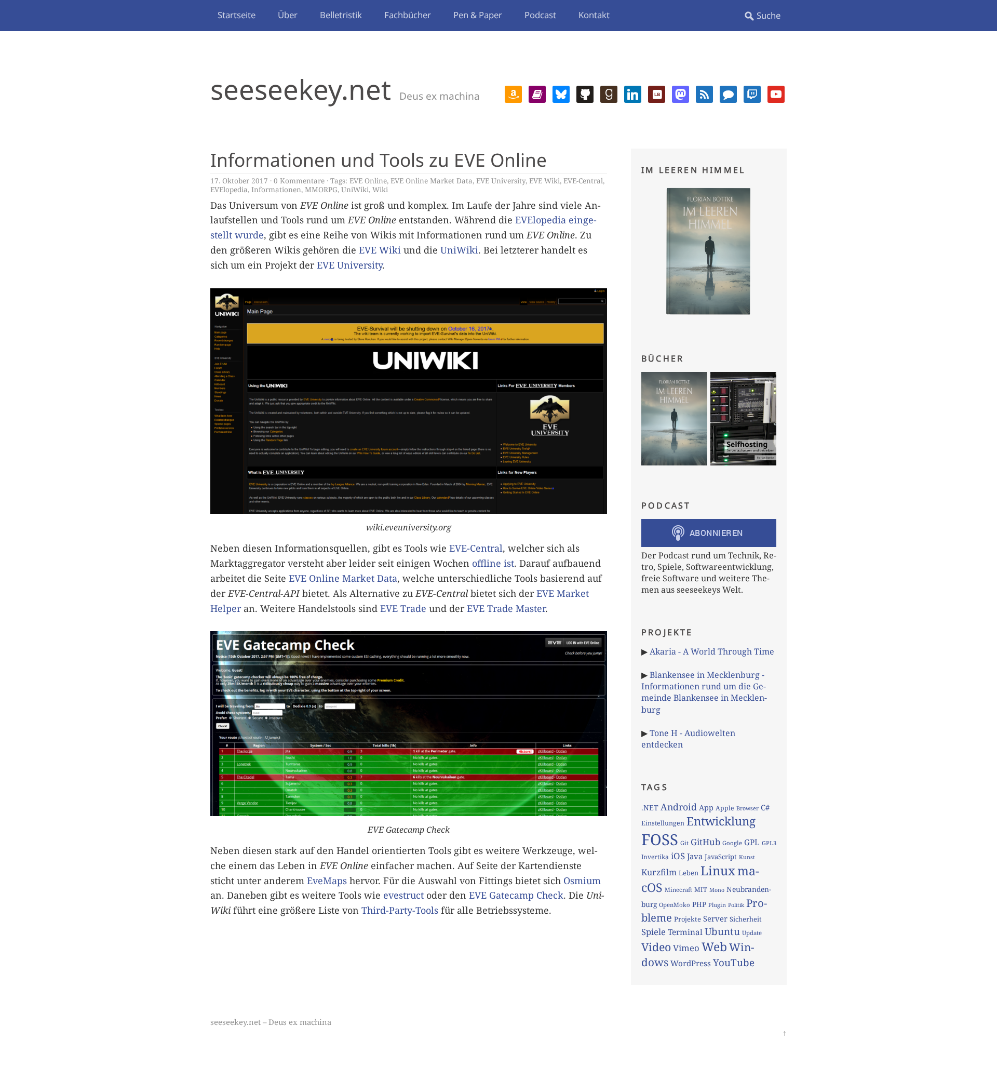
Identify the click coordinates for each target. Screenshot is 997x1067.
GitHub (705, 842)
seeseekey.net (300, 89)
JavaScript (721, 856)
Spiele (653, 932)
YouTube (734, 962)
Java (695, 856)
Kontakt (594, 15)
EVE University (501, 180)
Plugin (717, 905)
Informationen (276, 189)
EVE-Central (583, 180)
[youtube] (776, 93)
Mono (716, 889)
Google (732, 843)
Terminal (685, 932)
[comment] (728, 93)
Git (684, 843)
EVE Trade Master (506, 608)
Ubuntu (722, 931)
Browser (747, 808)
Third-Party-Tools (399, 910)
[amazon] (513, 93)
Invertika (655, 856)
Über (288, 15)
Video (656, 946)
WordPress (690, 963)
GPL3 (769, 843)
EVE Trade (403, 608)
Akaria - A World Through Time (712, 651)
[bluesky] (561, 93)
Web (714, 946)
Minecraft (678, 889)
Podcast (540, 15)
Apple (725, 808)
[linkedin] (632, 93)
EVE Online (368, 180)
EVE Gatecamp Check (516, 895)
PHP (699, 904)
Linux (717, 870)
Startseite (236, 15)
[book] (537, 93)
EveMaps (327, 880)
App (706, 807)
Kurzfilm (659, 872)
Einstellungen (662, 823)
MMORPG (321, 189)
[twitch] (752, 93)
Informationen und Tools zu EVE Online (378, 159)
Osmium (582, 880)
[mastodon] (680, 93)
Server (715, 918)
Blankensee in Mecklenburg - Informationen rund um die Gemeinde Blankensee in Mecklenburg (704, 692)
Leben (688, 872)
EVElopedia (229, 189)
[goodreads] (608, 93)
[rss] (704, 93)
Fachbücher (407, 15)
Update (752, 933)
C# (765, 807)
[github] (585, 93)
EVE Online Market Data (431, 180)
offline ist (493, 563)
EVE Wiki (544, 180)
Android (679, 807)
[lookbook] (656, 93)
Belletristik (341, 15)
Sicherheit (745, 919)
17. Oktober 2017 (239, 180)
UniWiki (355, 189)
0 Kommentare (299, 180)
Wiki (380, 189)
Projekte (687, 919)
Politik (736, 905)
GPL (752, 842)
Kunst (747, 857)
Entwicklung (721, 821)
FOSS (659, 839)
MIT (700, 889)
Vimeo (686, 948)
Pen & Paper (477, 15)
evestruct (403, 895)
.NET (649, 807)
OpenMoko (674, 905)
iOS (678, 856)
